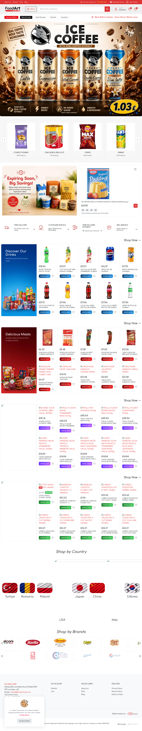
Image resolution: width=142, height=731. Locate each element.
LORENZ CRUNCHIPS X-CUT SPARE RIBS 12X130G (67, 533)
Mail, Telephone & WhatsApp (55, 229)
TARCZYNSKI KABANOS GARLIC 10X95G (128, 382)
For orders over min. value (21, 229)
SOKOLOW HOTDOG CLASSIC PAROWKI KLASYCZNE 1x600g (67, 354)
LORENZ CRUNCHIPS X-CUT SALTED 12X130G (88, 533)
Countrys (64, 17)
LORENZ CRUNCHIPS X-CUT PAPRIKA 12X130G (46, 533)
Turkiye (10, 573)
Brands (53, 17)
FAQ (21, 2)
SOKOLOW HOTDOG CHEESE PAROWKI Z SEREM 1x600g (46, 354)
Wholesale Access (118, 2)
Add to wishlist (124, 169)
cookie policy (24, 715)
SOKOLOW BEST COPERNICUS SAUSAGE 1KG (87, 354)
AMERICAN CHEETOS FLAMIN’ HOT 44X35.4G (88, 502)
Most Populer (41, 17)
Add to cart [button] (124, 206)
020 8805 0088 (101, 2)
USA (62, 573)
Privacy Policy (117, 688)
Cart (52, 691)
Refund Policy (117, 691)
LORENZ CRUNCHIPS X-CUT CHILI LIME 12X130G (130, 533)
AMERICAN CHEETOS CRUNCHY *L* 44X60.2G (68, 502)
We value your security (90, 231)
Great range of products (122, 229)
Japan (79, 573)
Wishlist (54, 688)
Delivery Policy (117, 694)
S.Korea (132, 573)
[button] (135, 9)
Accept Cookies (24, 721)
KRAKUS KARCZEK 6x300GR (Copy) (82, 202)
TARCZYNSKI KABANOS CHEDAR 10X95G (88, 382)
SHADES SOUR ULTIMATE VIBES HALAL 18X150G (45, 423)
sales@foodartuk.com (20, 692)
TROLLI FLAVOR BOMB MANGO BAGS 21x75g (109, 423)
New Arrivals (26, 17)
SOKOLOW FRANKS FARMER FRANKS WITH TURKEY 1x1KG (46, 384)
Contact (15, 2)
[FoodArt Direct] (12, 9)
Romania (27, 573)
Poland (45, 573)
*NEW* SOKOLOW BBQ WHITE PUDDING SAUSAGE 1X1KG (130, 354)
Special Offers (11, 17)
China (97, 573)
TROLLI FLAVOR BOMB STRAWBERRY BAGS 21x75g (67, 426)
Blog (26, 2)
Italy (115, 573)
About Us (7, 2)
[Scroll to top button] (137, 726)
